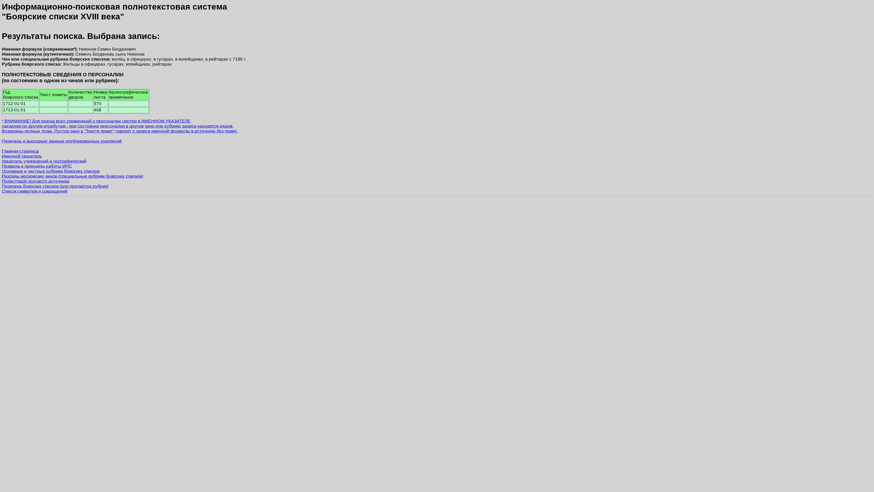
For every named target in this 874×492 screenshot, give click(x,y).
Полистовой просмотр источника (35, 181)
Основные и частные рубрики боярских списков (51, 171)
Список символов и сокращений (34, 191)
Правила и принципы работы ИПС (37, 166)
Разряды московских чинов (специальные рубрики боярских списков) (72, 176)
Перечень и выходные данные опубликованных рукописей (62, 141)
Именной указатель (22, 156)
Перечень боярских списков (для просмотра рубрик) (55, 186)
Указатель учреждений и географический (44, 161)
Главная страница (20, 151)
